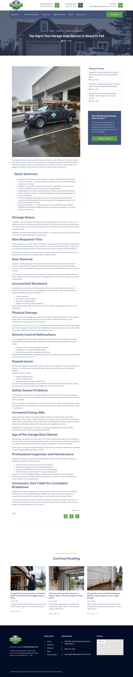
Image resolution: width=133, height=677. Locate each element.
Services (14, 14)
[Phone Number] (80, 5)
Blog (71, 14)
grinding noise (73, 222)
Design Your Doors (31, 14)
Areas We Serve (59, 14)
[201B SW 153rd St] (57, 5)
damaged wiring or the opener (31, 325)
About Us (46, 14)
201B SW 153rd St (46, 4)
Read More (14, 611)
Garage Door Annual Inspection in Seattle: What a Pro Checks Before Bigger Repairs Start (28, 595)
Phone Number (70, 4)
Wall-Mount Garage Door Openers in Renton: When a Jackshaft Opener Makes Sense (66, 595)
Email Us (113, 4)
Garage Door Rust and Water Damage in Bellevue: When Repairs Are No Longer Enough (103, 595)
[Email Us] (120, 5)
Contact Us (81, 14)
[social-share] (66, 516)
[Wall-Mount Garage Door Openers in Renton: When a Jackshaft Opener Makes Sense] (66, 578)
